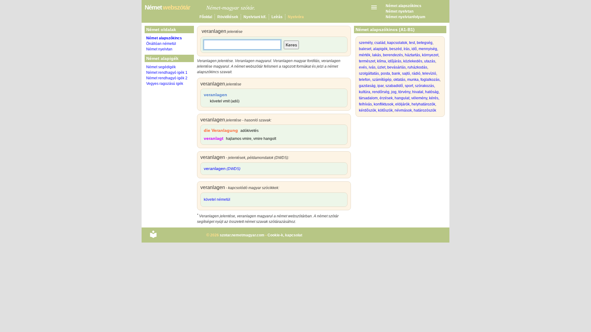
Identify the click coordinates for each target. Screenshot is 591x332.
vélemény (419, 98)
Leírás (277, 17)
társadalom (368, 98)
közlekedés (412, 61)
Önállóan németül (161, 44)
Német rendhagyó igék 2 (166, 78)
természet (367, 61)
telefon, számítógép (375, 79)
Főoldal (205, 17)
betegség (424, 43)
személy (365, 43)
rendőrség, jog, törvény (391, 92)
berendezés (393, 55)
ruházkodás (417, 67)
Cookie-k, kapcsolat (284, 235)
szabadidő (394, 86)
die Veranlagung (221, 130)
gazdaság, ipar (371, 86)
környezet (430, 55)
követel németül (217, 199)
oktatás (399, 79)
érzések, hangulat (394, 98)
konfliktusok (383, 104)
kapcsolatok (397, 43)
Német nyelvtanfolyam (405, 17)
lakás (376, 55)
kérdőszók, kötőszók (376, 110)
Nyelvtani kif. (254, 17)
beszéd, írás (399, 49)
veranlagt (213, 138)
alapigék (380, 49)
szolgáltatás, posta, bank (379, 73)
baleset (365, 49)
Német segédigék (161, 67)
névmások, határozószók (415, 110)
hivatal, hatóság (425, 92)
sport (409, 86)
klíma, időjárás (389, 61)
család (379, 43)
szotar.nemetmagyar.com (242, 235)
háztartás (412, 55)
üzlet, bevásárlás (391, 67)
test (412, 43)
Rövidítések (227, 17)
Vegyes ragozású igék (164, 83)
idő (414, 49)
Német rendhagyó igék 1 (166, 72)
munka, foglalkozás (423, 79)
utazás (429, 61)
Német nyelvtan (399, 11)
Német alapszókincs (403, 6)
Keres (291, 44)
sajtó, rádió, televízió (419, 73)
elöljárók (402, 104)
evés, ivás (367, 67)
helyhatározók (423, 104)
